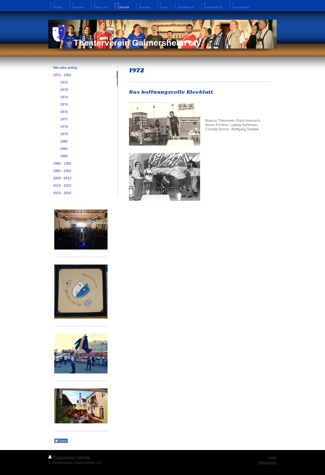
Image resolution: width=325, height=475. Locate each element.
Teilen (62, 441)
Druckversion (64, 457)
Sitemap (83, 457)
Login (272, 457)
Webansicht (267, 462)
